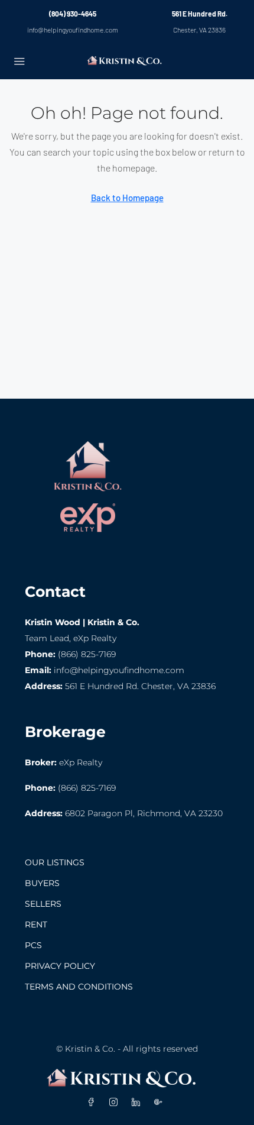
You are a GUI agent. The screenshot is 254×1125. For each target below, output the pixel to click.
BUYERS (42, 883)
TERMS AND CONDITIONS (79, 986)
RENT (36, 924)
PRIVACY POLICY (60, 966)
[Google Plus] (160, 1102)
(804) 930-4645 (72, 13)
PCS (33, 945)
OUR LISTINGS (54, 862)
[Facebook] (93, 1102)
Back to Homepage (127, 197)
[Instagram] (115, 1102)
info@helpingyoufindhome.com (72, 29)
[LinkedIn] (138, 1102)
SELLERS (43, 903)
